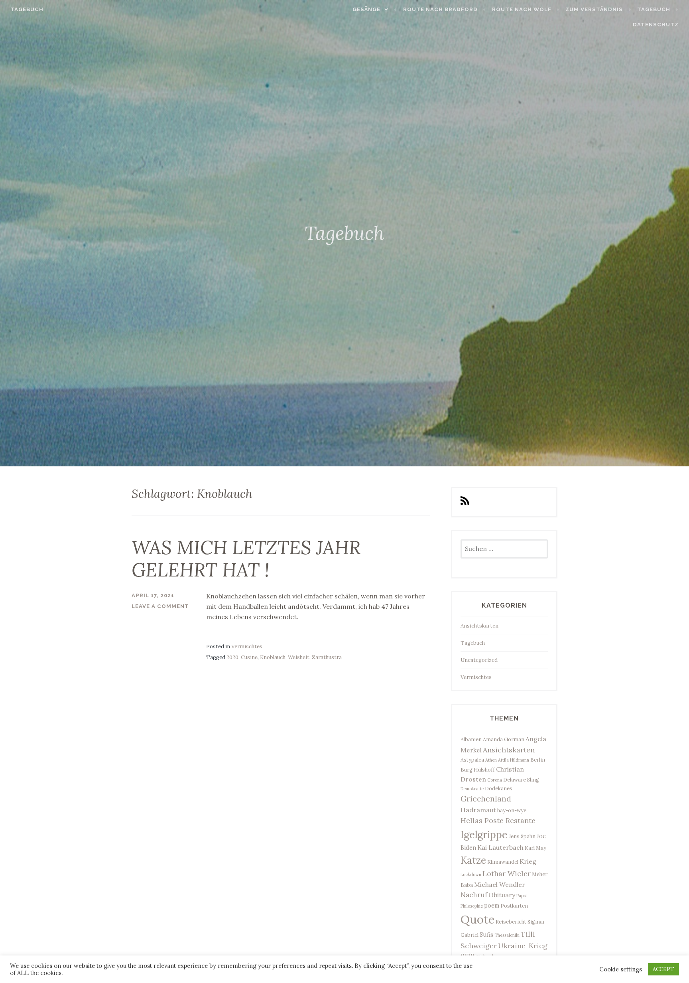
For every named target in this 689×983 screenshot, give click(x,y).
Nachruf (474, 894)
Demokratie (472, 789)
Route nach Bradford (440, 9)
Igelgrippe (484, 834)
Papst (521, 895)
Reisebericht (511, 921)
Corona (494, 780)
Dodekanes (498, 788)
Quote (477, 919)
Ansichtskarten (479, 625)
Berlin (537, 759)
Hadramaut (478, 810)
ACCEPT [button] (663, 969)
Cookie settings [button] (620, 969)
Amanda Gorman (503, 739)
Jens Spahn (522, 836)
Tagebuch (26, 9)
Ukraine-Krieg (522, 945)
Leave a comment (160, 606)
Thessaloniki (507, 935)
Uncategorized (479, 660)
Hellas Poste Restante (498, 820)
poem (491, 905)
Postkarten (514, 905)
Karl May (535, 848)
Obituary (501, 895)
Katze (473, 860)
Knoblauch (272, 657)
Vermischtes (246, 646)
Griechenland (486, 798)
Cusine (249, 657)
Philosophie (472, 906)
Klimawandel (502, 862)
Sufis (486, 934)
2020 (232, 657)
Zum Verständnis (594, 9)
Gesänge (366, 9)
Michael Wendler (499, 884)
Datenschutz (656, 25)
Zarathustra (327, 657)
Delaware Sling (521, 779)
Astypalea (472, 759)
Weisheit (298, 657)
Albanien (471, 739)
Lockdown (471, 874)
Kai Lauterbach (500, 847)
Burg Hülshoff (478, 769)
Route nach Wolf (521, 9)
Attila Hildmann (513, 760)
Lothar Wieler (506, 873)
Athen (491, 760)
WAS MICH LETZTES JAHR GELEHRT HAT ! (246, 558)
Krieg (528, 861)
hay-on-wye (511, 810)
